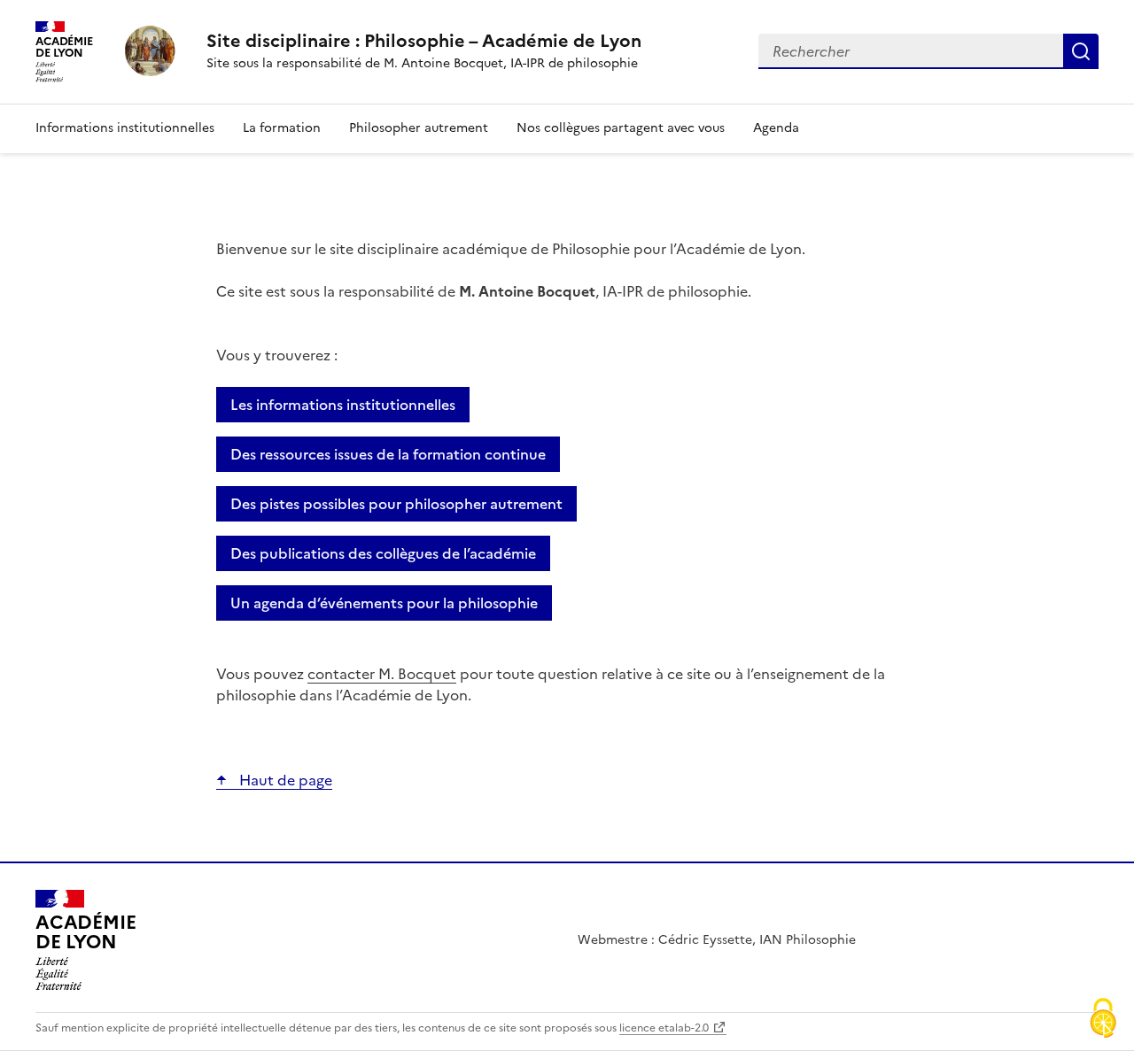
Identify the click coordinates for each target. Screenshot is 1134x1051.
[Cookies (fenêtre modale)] (1103, 1020)
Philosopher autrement (418, 128)
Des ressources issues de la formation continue (388, 454)
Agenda (776, 128)
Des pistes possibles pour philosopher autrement (396, 503)
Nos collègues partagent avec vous (621, 128)
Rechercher (1081, 51)
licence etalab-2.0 (664, 1028)
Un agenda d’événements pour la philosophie (384, 603)
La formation (282, 128)
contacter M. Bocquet (381, 673)
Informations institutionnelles (124, 128)
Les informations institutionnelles (342, 404)
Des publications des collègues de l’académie (383, 553)
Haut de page (284, 780)
